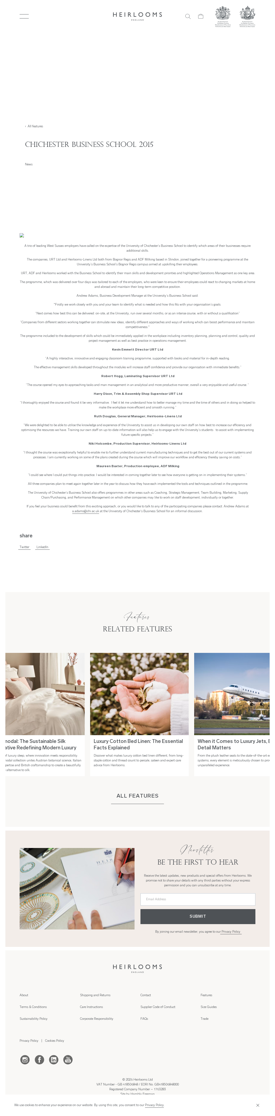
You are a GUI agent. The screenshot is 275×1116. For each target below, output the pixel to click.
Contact (145, 995)
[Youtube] (68, 1059)
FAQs (144, 1019)
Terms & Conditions (33, 1007)
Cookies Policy (54, 1041)
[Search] (188, 16)
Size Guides (209, 1007)
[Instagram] (25, 1059)
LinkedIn (42, 547)
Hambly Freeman (143, 1094)
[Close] (257, 1105)
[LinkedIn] (53, 1059)
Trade (204, 1019)
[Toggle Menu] (24, 16)
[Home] (137, 16)
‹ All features (34, 126)
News (28, 164)
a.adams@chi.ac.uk (85, 511)
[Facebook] (39, 1059)
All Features (138, 796)
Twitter (24, 547)
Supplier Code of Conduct (157, 1007)
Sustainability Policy (34, 1019)
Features (206, 995)
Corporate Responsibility (96, 1019)
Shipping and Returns (95, 995)
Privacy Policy (231, 931)
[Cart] (201, 16)
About (24, 995)
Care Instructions (91, 1007)
